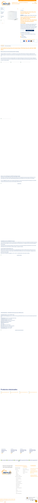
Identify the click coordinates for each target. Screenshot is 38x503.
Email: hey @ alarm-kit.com (33, 470)
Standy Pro (17, 474)
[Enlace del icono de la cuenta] (36, 3)
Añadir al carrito (30, 30)
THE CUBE (21, 10)
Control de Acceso (18, 477)
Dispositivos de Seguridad (18, 476)
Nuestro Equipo (25, 468)
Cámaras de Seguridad (19, 487)
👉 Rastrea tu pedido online (33, 471)
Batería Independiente (19, 493)
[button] (17, 9)
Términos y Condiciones (26, 469)
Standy (17, 473)
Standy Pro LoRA (18, 475)
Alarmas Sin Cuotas (17, 467)
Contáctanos (33, 465)
